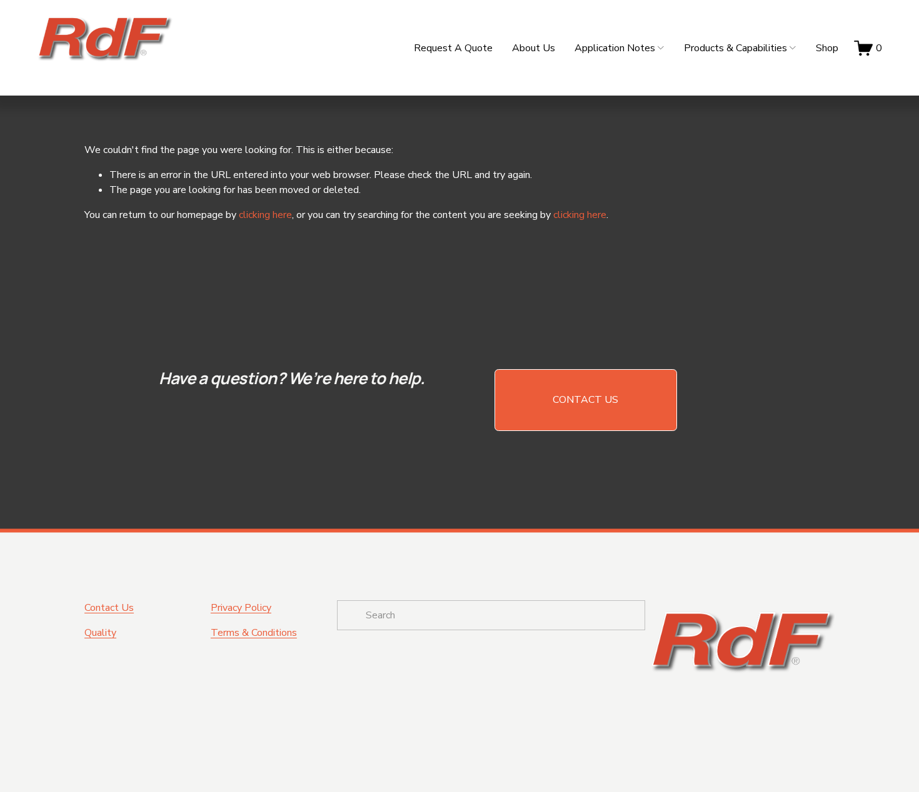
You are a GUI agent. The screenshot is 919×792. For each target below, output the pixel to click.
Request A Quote (453, 48)
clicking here (265, 215)
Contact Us (585, 400)
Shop (827, 48)
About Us (533, 48)
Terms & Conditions (254, 633)
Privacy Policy (241, 608)
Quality (100, 633)
